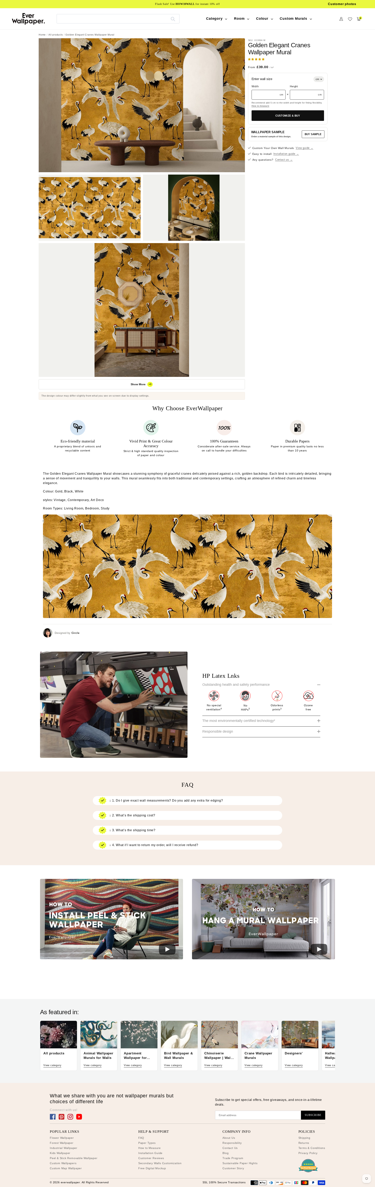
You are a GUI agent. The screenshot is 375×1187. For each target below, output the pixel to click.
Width (255, 86)
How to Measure (149, 1148)
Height (294, 86)
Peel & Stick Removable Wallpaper (73, 1158)
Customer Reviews (151, 1158)
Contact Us (230, 1148)
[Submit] (173, 18)
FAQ (141, 1137)
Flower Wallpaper (62, 1137)
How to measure (260, 106)
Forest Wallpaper (61, 1142)
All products (55, 34)
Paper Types (147, 1142)
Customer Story (233, 1168)
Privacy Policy (308, 1153)
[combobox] (118, 18)
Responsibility (232, 1142)
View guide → (304, 148)
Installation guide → (286, 153)
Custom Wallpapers (63, 1163)
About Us (228, 1137)
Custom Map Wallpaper (66, 1168)
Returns (303, 1142)
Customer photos (342, 4)
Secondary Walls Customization (160, 1163)
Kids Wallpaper (60, 1153)
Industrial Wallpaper (63, 1148)
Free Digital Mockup (152, 1168)
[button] (257, 59)
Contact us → (284, 159)
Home (42, 34)
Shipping (304, 1137)
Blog (225, 1153)
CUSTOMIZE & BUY (287, 115)
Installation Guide (150, 1153)
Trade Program (232, 1158)
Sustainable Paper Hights (239, 1163)
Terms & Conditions (311, 1148)
